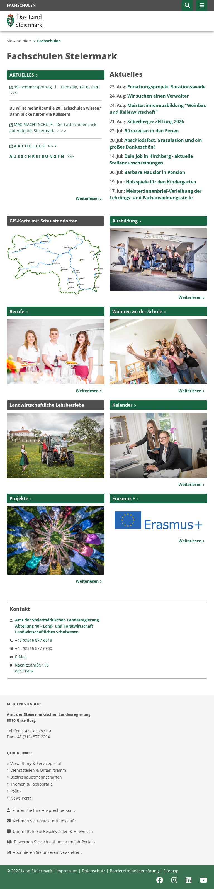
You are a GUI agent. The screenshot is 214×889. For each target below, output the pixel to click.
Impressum (66, 870)
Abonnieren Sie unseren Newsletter (47, 852)
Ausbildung (125, 221)
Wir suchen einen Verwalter (149, 96)
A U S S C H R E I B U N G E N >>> (41, 156)
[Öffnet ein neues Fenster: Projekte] (55, 540)
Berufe (16, 311)
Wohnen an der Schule (137, 311)
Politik (15, 791)
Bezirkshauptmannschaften (36, 777)
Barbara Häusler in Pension (147, 172)
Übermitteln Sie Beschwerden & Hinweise (52, 831)
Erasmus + (123, 498)
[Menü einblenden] (201, 5)
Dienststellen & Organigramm (38, 770)
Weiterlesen (88, 198)
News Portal (21, 798)
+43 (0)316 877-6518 (33, 640)
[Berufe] (55, 351)
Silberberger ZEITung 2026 (147, 121)
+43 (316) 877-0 (37, 730)
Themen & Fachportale (31, 784)
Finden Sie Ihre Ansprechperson (43, 810)
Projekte (18, 498)
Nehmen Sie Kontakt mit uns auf (44, 820)
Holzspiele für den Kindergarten (153, 182)
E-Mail (21, 656)
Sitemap (171, 870)
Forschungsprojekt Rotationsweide (157, 87)
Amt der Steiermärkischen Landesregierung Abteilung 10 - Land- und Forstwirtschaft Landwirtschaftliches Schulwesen (57, 625)
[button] (187, 5)
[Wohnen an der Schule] (158, 351)
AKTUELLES (21, 75)
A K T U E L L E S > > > (35, 146)
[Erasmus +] (158, 520)
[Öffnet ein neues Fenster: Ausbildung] (158, 259)
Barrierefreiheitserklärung (134, 870)
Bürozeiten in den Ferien (144, 131)
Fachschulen (49, 40)
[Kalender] (158, 445)
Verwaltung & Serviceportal (35, 763)
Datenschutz (93, 870)
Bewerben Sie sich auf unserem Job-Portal (54, 841)
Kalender (122, 405)
